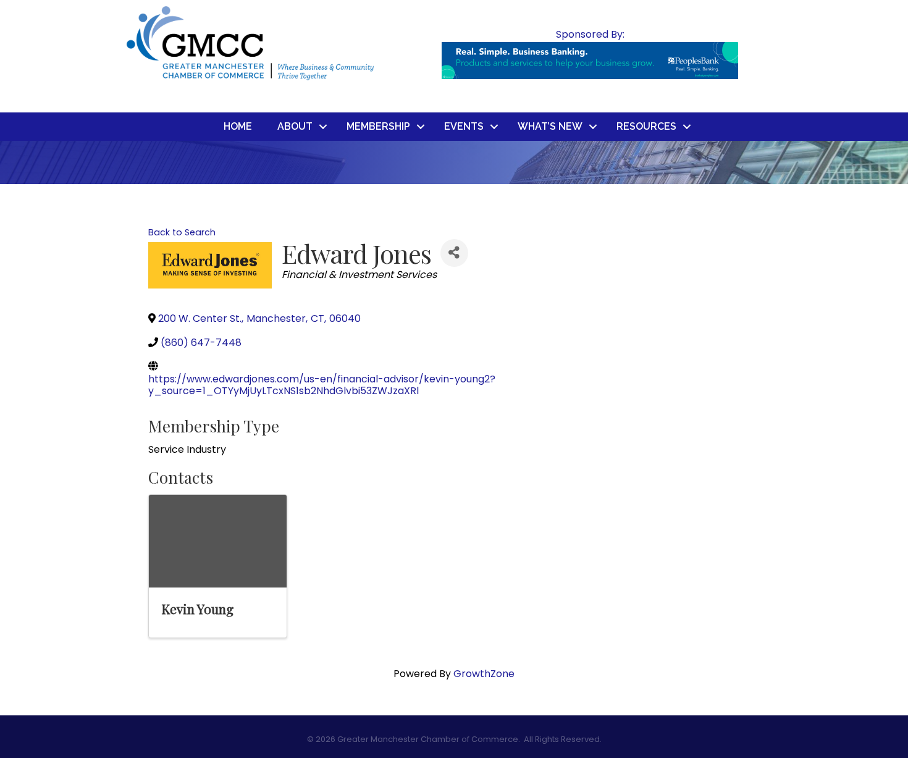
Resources (646, 126)
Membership (378, 126)
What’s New (550, 126)
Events (464, 126)
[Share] (454, 253)
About (295, 126)
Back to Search (182, 232)
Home (238, 126)
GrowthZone (484, 674)
